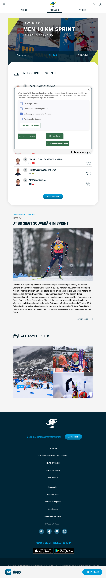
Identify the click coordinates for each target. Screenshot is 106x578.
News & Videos (53, 463)
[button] (4, 3)
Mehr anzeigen (53, 196)
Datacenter (53, 487)
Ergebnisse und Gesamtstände (53, 456)
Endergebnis (23, 55)
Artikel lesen (82, 319)
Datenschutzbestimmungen (61, 566)
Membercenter (53, 494)
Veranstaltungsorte (53, 502)
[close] (2, 572)
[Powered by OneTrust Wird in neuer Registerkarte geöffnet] (80, 151)
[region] (53, 120)
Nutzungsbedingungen (87, 566)
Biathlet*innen (53, 470)
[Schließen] (89, 90)
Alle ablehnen (54, 136)
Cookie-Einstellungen (30, 125)
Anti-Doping (53, 509)
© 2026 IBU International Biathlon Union (26, 566)
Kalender (53, 448)
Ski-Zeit (53, 55)
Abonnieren (73, 437)
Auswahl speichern (27, 136)
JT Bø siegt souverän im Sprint (41, 223)
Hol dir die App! (92, 572)
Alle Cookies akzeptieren (57, 143)
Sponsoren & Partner (53, 516)
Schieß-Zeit (83, 55)
